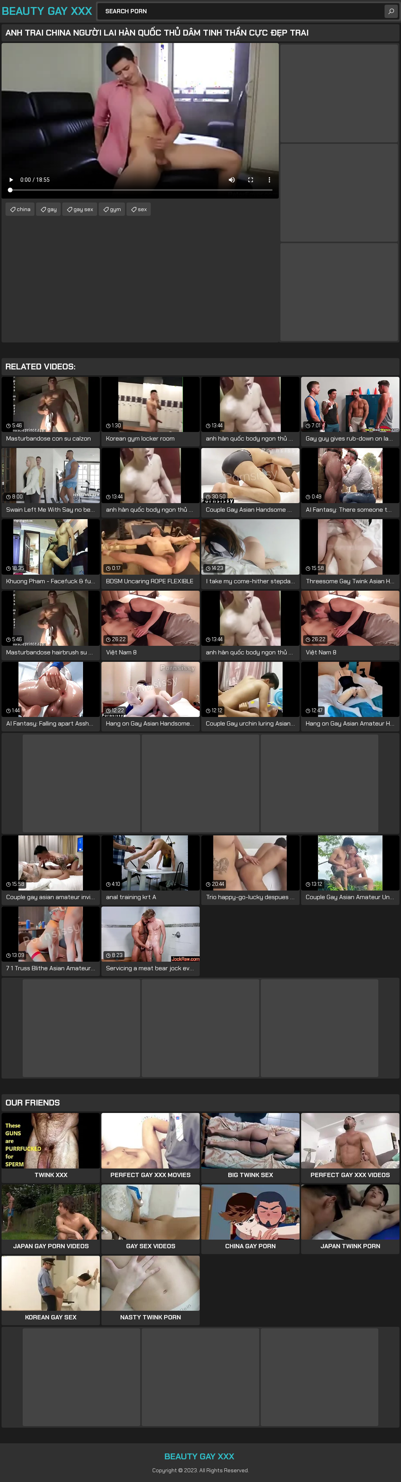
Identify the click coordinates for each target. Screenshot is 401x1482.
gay (52, 209)
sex (142, 209)
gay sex (83, 209)
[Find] (391, 11)
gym (115, 209)
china (24, 209)
